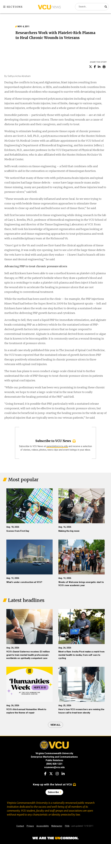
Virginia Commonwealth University (54, 753)
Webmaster (56, 826)
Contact (20, 826)
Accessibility (42, 826)
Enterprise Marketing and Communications (54, 756)
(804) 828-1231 (54, 763)
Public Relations (54, 760)
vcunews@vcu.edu (54, 767)
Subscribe (53, 792)
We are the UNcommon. (55, 838)
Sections (14, 6)
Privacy (30, 826)
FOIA (67, 826)
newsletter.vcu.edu (57, 446)
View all (55, 724)
